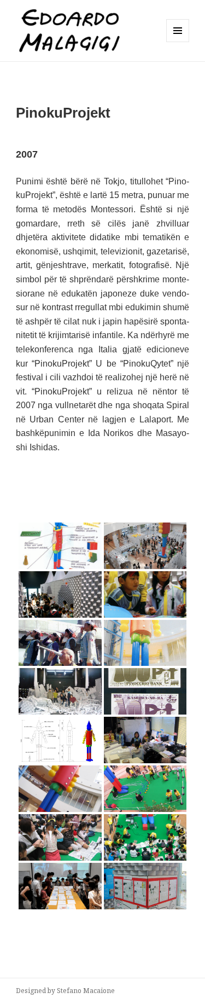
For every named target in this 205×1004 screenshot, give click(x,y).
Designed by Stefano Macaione (65, 990)
